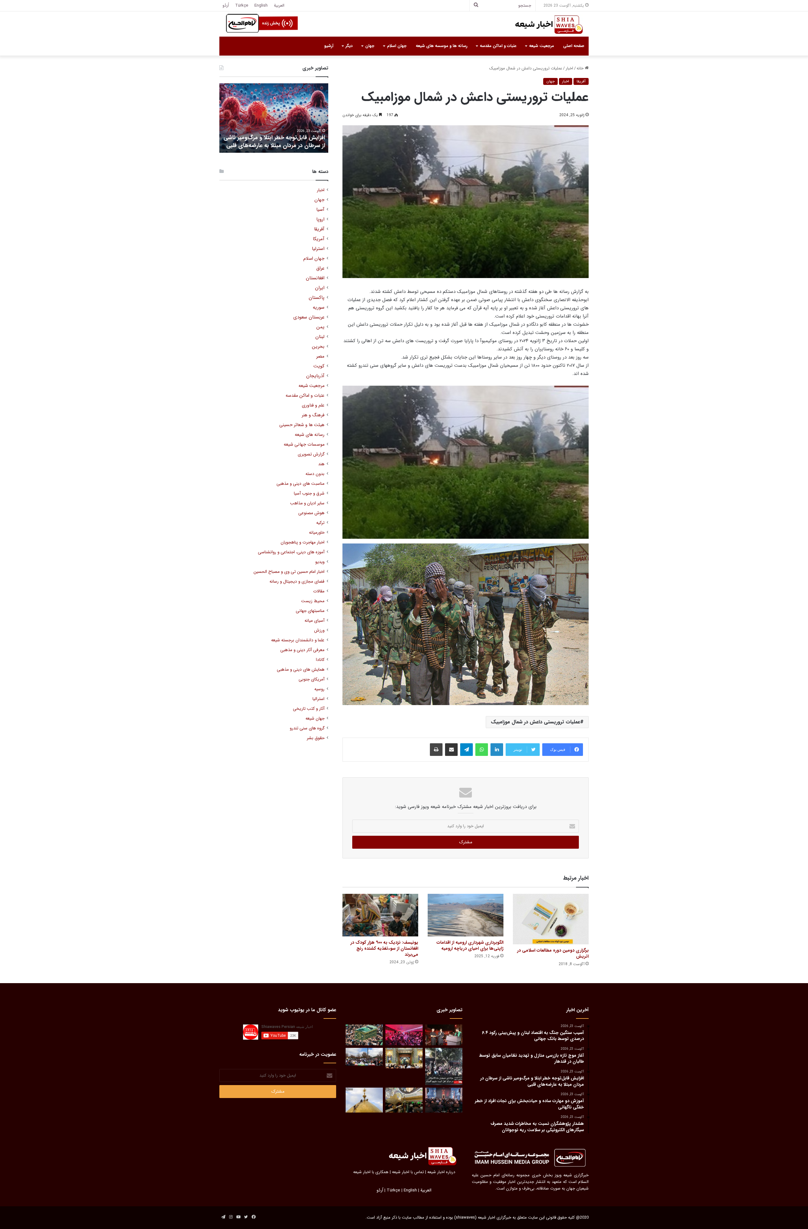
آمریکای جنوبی (311, 679)
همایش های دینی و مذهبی (300, 669)
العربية (279, 5)
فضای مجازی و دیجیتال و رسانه (297, 581)
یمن (320, 327)
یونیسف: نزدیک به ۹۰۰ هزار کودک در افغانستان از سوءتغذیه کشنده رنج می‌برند (384, 948)
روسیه (319, 689)
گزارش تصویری (311, 454)
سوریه (318, 307)
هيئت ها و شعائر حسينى (301, 425)
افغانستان (315, 278)
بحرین (318, 346)
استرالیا (318, 699)
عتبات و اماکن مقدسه (498, 46)
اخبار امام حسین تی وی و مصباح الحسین (288, 571)
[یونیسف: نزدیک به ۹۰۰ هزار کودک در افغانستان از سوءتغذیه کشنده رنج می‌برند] (380, 915)
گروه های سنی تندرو (307, 728)
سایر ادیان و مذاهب (307, 503)
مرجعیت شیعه (541, 46)
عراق (320, 268)
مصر (320, 356)
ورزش (319, 630)
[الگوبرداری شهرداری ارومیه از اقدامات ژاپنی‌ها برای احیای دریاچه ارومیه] (465, 915)
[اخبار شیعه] (543, 25)
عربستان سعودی (308, 317)
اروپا (320, 219)
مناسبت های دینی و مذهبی (300, 483)
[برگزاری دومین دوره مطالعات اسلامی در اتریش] (551, 919)
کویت (318, 366)
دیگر (349, 46)
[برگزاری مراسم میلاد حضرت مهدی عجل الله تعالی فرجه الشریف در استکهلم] (404, 1035)
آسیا (320, 209)
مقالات (318, 591)
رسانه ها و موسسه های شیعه (441, 46)
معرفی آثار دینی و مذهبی (302, 650)
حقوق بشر (315, 738)
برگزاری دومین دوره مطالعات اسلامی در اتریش (553, 953)
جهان (369, 46)
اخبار (569, 68)
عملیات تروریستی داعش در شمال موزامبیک (535, 722)
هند (321, 464)
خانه (581, 68)
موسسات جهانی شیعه (304, 444)
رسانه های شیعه (309, 434)
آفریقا (581, 81)
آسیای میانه (314, 620)
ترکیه (320, 523)
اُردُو (226, 5)
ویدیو (319, 562)
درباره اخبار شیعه (441, 1172)
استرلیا (318, 249)
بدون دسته (315, 474)
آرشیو (328, 46)
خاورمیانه (316, 532)
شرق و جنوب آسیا (309, 493)
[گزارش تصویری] (443, 1066)
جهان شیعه (315, 718)
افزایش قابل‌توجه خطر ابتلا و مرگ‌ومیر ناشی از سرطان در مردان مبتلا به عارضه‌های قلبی (274, 141)
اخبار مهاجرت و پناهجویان (302, 542)
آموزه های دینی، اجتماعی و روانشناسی (291, 552)
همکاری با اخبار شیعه (371, 1172)
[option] (273, 118)
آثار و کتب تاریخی (308, 708)
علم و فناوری (313, 405)
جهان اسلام (397, 46)
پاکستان (316, 297)
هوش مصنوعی (311, 513)
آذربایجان (315, 376)
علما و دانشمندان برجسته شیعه (297, 640)
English (261, 5)
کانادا (320, 659)
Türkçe (241, 5)
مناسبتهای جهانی (310, 611)
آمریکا (318, 239)
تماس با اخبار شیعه (408, 1172)
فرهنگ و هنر (313, 415)
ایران (319, 288)
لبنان (319, 337)
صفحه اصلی (573, 46)
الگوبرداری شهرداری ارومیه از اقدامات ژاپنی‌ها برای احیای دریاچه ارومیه (470, 945)
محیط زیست (312, 601)
